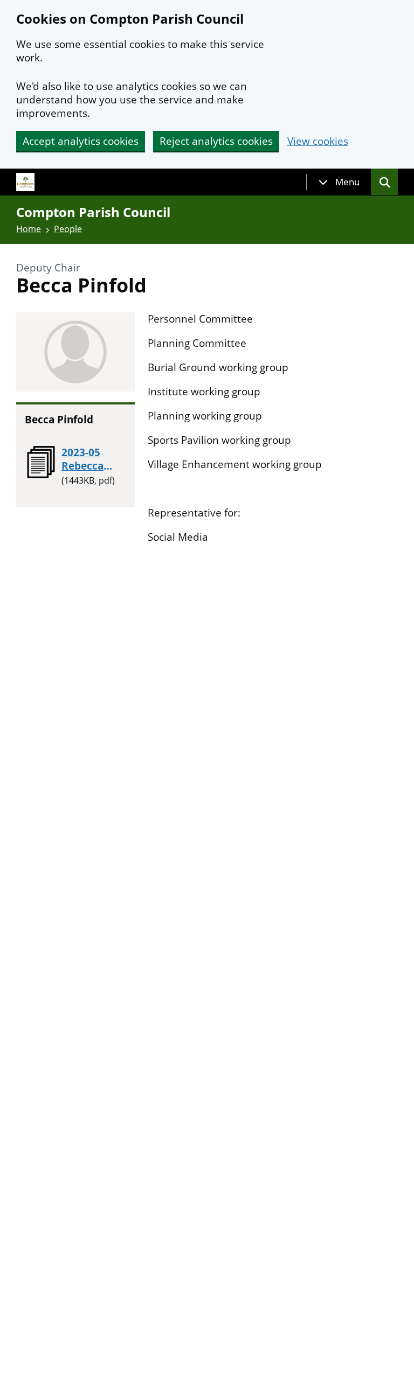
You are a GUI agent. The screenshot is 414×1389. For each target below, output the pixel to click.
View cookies (317, 141)
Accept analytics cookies (81, 141)
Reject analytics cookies (216, 141)
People (68, 229)
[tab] (339, 182)
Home (28, 229)
